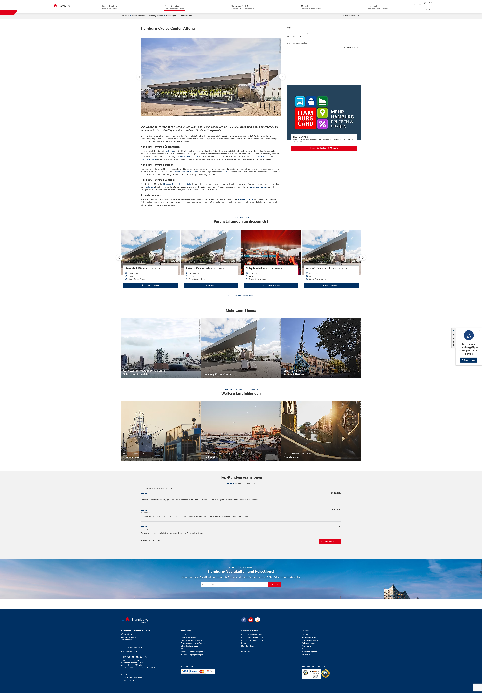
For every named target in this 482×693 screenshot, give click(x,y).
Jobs (243, 649)
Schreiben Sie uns (128, 651)
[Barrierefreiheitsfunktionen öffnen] (414, 4)
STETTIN (225, 172)
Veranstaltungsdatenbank (312, 652)
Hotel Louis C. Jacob (189, 157)
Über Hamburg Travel (189, 646)
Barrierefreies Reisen (353, 16)
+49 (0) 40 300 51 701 (135, 657)
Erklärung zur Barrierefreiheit (193, 643)
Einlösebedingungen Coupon (192, 655)
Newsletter (454, 340)
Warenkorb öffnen (420, 4)
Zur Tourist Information (130, 647)
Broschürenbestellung (310, 637)
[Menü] (319, 670)
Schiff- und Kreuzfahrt (161, 348)
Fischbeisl (186, 184)
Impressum (185, 634)
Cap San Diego (161, 431)
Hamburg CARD (324, 118)
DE (430, 3)
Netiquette (306, 655)
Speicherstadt (321, 431)
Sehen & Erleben (138, 16)
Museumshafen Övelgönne (185, 172)
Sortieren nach (147, 488)
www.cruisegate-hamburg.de (298, 43)
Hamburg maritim (155, 16)
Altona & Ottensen (321, 348)
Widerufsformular (309, 643)
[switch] (315, 676)
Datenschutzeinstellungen (191, 640)
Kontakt (428, 9)
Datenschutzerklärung (190, 637)
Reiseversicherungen (310, 640)
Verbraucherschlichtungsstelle (193, 652)
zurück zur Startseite (181, 620)
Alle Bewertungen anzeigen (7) (153, 540)
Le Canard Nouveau (258, 187)
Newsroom (245, 643)
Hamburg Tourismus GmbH (252, 634)
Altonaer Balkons (245, 199)
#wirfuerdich (246, 652)
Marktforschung (247, 646)
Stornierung (306, 646)
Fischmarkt (150, 187)
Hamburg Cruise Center (241, 348)
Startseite (124, 16)
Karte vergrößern (351, 47)
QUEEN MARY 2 (260, 157)
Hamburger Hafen (149, 159)
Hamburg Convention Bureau (253, 637)
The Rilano (169, 151)
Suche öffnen (425, 4)
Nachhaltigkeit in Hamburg (252, 640)
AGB (183, 649)
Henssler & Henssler (172, 184)
